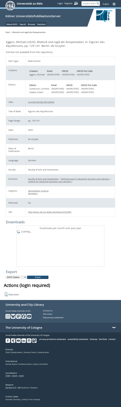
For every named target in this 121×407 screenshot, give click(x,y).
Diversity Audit (43, 352)
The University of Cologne (23, 327)
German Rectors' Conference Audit (18, 364)
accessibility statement (77, 339)
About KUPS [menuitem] (11, 24)
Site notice (47, 314)
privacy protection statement (52, 339)
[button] (6, 294)
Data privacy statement (53, 317)
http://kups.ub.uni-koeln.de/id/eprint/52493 (49, 212)
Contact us (47, 311)
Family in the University (31, 399)
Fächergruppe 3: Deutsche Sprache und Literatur (85, 179)
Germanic (33, 193)
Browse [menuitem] (31, 24)
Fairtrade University (13, 399)
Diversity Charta (30, 352)
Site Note (103, 339)
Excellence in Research (28, 388)
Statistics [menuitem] (41, 24)
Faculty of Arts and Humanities (43, 179)
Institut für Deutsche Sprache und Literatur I (50, 181)
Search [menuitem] (23, 24)
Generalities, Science (38, 190)
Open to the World (40, 364)
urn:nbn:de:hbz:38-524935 (41, 102)
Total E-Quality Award (13, 352)
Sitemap (93, 339)
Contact (112, 339)
